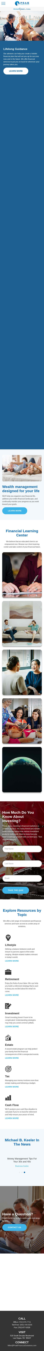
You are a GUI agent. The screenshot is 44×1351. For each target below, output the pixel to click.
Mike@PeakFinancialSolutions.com (22, 1345)
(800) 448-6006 (26, 1325)
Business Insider (22, 1166)
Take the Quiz (15, 890)
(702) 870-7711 (25, 1322)
